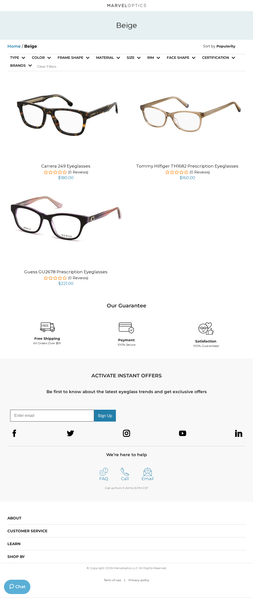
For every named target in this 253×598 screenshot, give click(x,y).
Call (125, 478)
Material (105, 57)
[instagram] (126, 433)
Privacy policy (138, 580)
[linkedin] (238, 433)
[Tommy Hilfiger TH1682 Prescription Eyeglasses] (187, 97)
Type (14, 57)
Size (130, 57)
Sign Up (105, 415)
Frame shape (70, 57)
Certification (215, 57)
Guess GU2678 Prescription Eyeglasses (65, 271)
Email (148, 478)
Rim (150, 57)
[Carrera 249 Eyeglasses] (66, 94)
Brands (18, 65)
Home (14, 46)
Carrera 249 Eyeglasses (65, 166)
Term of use (112, 580)
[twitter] (70, 433)
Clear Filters (46, 66)
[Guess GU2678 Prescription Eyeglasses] (66, 196)
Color (38, 57)
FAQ (103, 478)
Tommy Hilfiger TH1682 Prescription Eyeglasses (187, 166)
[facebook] (14, 433)
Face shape (178, 57)
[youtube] (182, 433)
